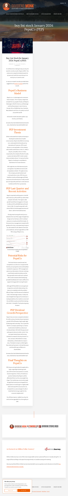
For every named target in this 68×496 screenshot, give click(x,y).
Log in (48, 491)
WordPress (44, 491)
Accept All (23, 490)
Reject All (10, 490)
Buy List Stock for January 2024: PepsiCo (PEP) (17, 59)
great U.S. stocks (18, 83)
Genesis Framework (37, 491)
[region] (17, 486)
